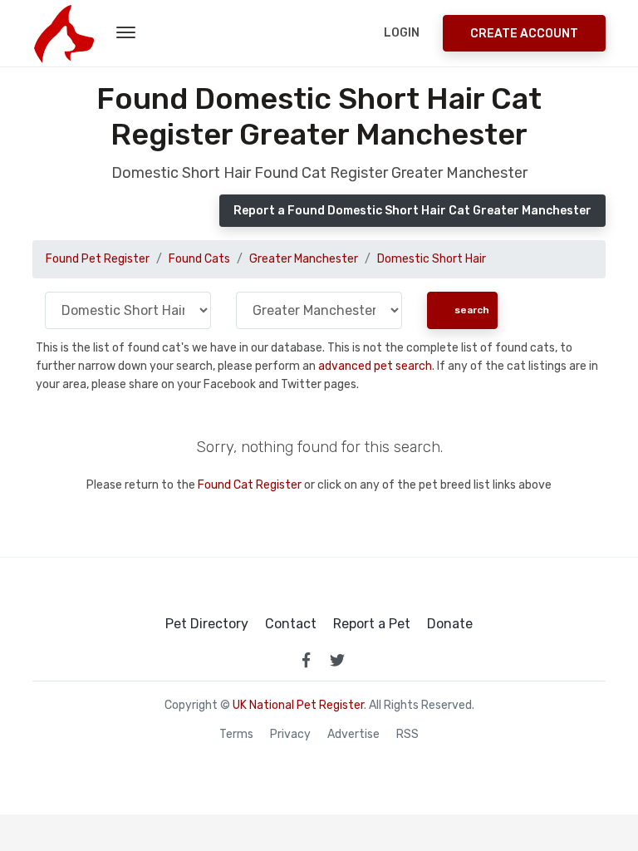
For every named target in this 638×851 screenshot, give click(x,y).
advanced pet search (375, 366)
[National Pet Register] (63, 33)
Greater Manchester (303, 259)
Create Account (524, 34)
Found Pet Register (98, 259)
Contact (291, 624)
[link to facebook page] (306, 660)
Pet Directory (206, 624)
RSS (407, 735)
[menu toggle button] (125, 33)
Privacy (290, 735)
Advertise (353, 735)
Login (402, 33)
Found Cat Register (250, 485)
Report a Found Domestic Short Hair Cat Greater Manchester (412, 211)
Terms (236, 735)
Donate (450, 624)
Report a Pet (371, 624)
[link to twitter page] (337, 660)
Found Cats (199, 259)
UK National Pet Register (298, 705)
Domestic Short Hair (431, 259)
